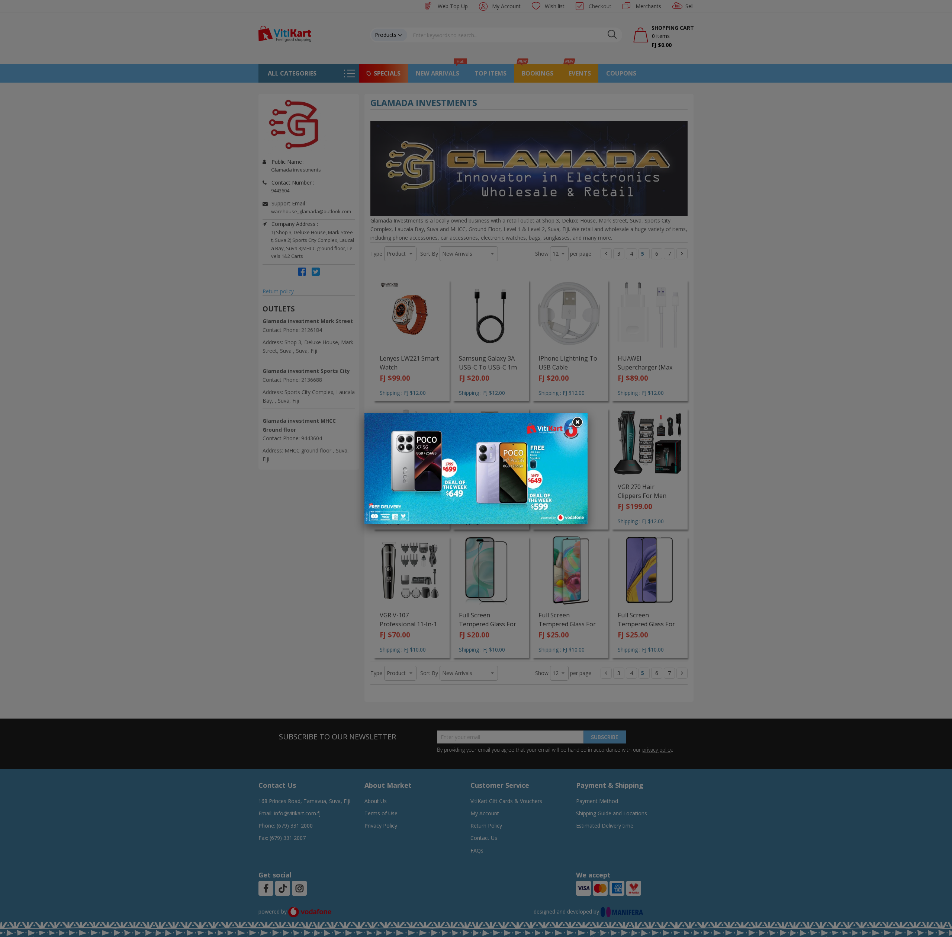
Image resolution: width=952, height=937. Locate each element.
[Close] (577, 422)
